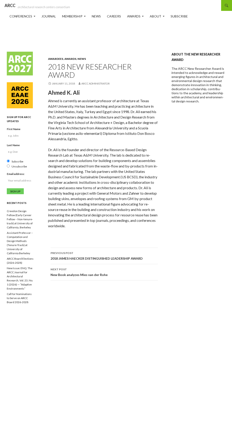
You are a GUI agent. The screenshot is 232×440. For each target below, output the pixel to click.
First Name (13, 129)
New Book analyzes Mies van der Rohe (79, 272)
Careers (114, 16)
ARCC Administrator (95, 83)
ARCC (10, 5)
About (155, 16)
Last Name (13, 145)
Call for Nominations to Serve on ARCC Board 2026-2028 (19, 298)
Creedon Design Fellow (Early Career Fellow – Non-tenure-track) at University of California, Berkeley (20, 219)
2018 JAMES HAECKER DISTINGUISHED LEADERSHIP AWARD (97, 255)
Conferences (21, 16)
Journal (48, 16)
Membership (72, 16)
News (96, 16)
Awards (133, 16)
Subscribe (179, 16)
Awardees (55, 58)
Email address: (15, 174)
